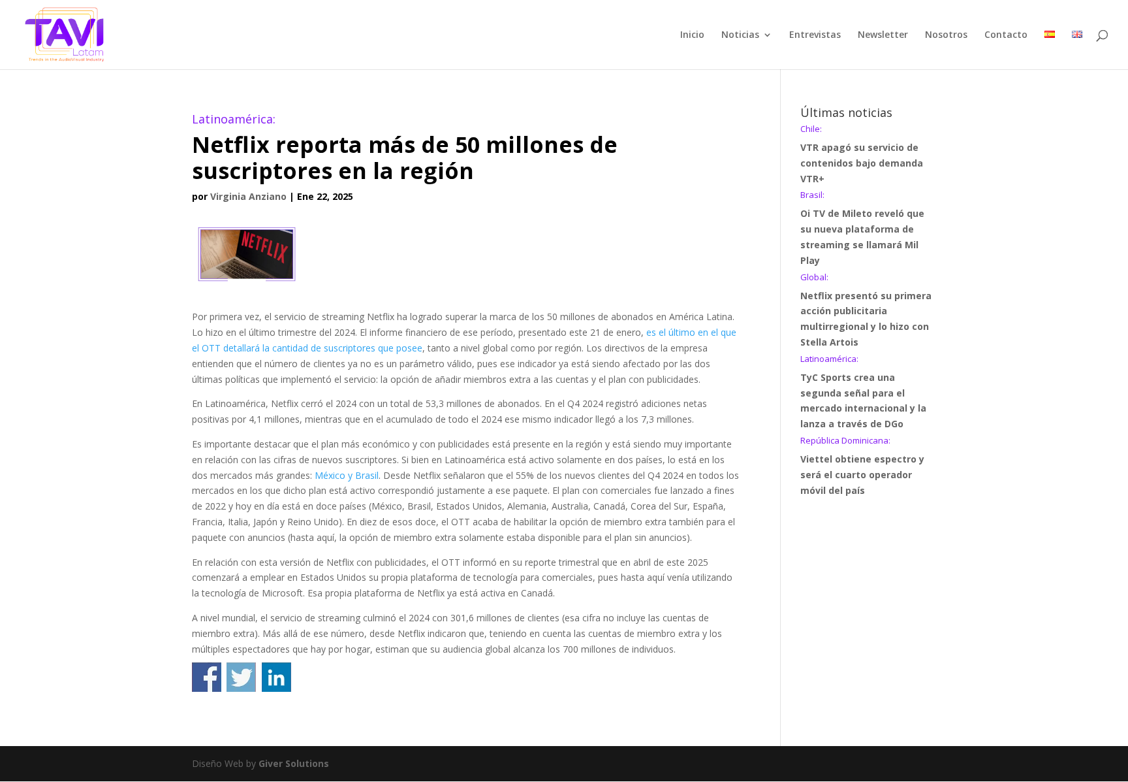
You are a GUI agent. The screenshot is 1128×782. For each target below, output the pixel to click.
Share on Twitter (241, 677)
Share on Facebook (206, 677)
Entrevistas (815, 35)
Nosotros (946, 35)
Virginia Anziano (248, 196)
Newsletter (883, 35)
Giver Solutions (293, 763)
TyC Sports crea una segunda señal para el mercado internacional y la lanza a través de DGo (863, 392)
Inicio (692, 35)
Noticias (740, 35)
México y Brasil (347, 475)
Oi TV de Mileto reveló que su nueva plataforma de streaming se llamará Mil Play (862, 228)
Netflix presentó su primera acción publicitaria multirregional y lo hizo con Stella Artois (866, 310)
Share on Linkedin (276, 677)
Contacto (1005, 35)
